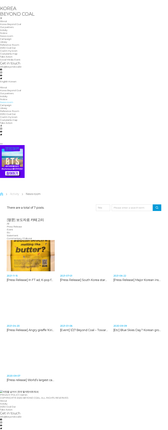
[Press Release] (17, 280)
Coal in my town (8, 50)
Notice (3, 33)
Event (10, 229)
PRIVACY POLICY (10, 394)
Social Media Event (10, 59)
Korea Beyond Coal (10, 24)
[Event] (65, 330)
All (8, 223)
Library (3, 41)
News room (6, 36)
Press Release (14, 226)
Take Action (6, 56)
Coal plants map (9, 53)
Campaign (5, 38)
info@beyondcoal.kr (10, 66)
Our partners (6, 27)
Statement (12, 235)
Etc (8, 232)
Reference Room (9, 44)
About (3, 21)
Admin (23, 394)
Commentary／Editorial (19, 238)
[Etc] (116, 330)
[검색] (157, 207)
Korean (12, 81)
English (4, 81)
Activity (3, 30)
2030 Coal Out (8, 47)
